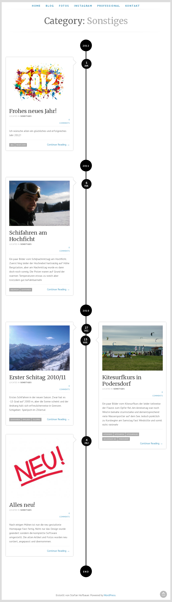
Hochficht (14, 290)
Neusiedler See (109, 439)
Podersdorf (124, 439)
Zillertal (36, 419)
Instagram (83, 5)
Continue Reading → (58, 144)
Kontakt (132, 5)
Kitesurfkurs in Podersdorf (122, 380)
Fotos (64, 5)
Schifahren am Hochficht (28, 236)
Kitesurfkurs (132, 434)
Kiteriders (107, 434)
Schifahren (26, 290)
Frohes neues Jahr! (33, 111)
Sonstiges (25, 116)
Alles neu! (22, 505)
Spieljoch (26, 419)
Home (36, 5)
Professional (108, 5)
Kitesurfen (119, 434)
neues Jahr (21, 145)
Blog (50, 5)
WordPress (110, 595)
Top (163, 595)
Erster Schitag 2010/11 (37, 377)
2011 (12, 145)
